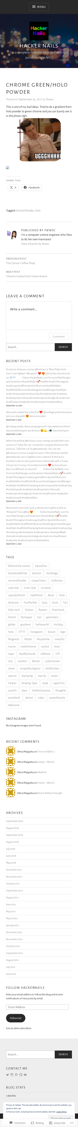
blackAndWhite (17, 573)
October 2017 (13, 883)
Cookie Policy (61, 1112)
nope (11, 653)
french (12, 617)
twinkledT (14, 697)
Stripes (12, 683)
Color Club (30, 587)
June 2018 (11, 855)
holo (38, 210)
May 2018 (11, 862)
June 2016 (11, 974)
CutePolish (36, 595)
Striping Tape (29, 683)
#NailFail (41, 772)
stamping (27, 675)
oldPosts (46, 653)
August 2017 (12, 897)
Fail (65, 602)
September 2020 (14, 821)
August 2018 (12, 842)
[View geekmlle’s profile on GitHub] (20, 1074)
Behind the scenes (19, 565)
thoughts (60, 690)
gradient (25, 624)
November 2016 (14, 939)
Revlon (36, 661)
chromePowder (25, 210)
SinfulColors (52, 668)
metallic (60, 639)
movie (12, 646)
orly (10, 661)
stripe (54, 675)
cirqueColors (38, 580)
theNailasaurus (41, 690)
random (22, 661)
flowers (42, 609)
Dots (62, 595)
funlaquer (26, 617)
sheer (11, 668)
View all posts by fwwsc (35, 243)
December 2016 (14, 932)
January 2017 (12, 925)
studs (45, 683)
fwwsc (50, 99)
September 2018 (14, 835)
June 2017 (11, 904)
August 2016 (12, 960)
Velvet (29, 697)
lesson (51, 631)
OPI (57, 653)
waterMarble (57, 697)
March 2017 (12, 918)
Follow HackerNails (25, 988)
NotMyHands (27, 653)
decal (51, 595)
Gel (39, 617)
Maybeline (43, 639)
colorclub (13, 587)
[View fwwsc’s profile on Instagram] (11, 1074)
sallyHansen (52, 661)
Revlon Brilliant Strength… (50, 793)
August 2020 (12, 828)
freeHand (58, 609)
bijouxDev (41, 565)
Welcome (14, 705)
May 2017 (11, 911)
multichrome (28, 646)
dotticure (13, 602)
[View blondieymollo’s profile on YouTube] (25, 1074)
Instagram (36, 631)
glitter (12, 624)
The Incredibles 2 (46, 751)
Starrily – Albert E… (46, 762)
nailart (45, 646)
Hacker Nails (39, 46)
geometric (52, 617)
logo (63, 631)
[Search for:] (39, 347)
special (12, 675)
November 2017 (14, 876)
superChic (59, 683)
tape (24, 690)
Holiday (58, 624)
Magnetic (14, 639)
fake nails (14, 609)
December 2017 (14, 869)
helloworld (42, 624)
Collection (57, 580)
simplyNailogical (30, 668)
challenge (52, 573)
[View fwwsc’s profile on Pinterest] (16, 1074)
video (41, 697)
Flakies (29, 609)
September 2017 (14, 890)
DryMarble (30, 602)
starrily (42, 675)
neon (57, 646)
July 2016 (10, 967)
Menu (41, 6)
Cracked (46, 587)
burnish (36, 573)
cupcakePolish (16, 595)
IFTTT (22, 631)
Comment (59, 336)
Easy (44, 602)
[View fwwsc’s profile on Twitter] (7, 1074)
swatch (12, 690)
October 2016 (13, 946)
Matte (28, 639)
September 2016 (14, 953)
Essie (55, 602)
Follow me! (15, 1018)
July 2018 (10, 849)
